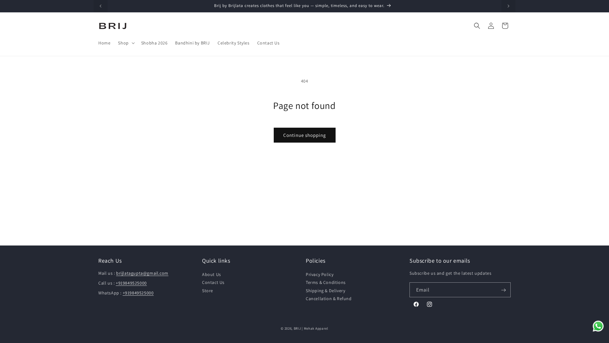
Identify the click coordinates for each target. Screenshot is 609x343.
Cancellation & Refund (329, 298)
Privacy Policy (319, 275)
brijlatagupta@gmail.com (142, 273)
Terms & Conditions (326, 283)
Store (207, 290)
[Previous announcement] (101, 6)
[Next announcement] (508, 6)
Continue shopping (304, 135)
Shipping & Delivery (325, 290)
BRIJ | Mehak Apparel (311, 328)
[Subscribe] (503, 290)
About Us (211, 275)
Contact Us (213, 283)
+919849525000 (131, 283)
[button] (125, 43)
